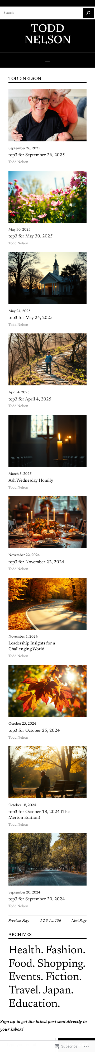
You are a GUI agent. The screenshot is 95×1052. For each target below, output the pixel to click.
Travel (23, 990)
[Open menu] (47, 60)
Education (33, 1004)
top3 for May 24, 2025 (30, 318)
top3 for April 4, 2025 (29, 399)
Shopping (60, 964)
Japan (57, 990)
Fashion (64, 950)
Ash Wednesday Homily (30, 481)
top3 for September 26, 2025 (36, 155)
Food (20, 964)
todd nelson (47, 35)
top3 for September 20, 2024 (36, 899)
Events (24, 977)
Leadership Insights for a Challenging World (31, 646)
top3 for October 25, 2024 (34, 731)
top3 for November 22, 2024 (36, 562)
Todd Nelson (18, 162)
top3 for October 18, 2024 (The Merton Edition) (39, 815)
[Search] (88, 13)
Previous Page (18, 921)
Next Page (79, 921)
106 (58, 921)
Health (24, 950)
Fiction (62, 977)
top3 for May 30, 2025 (30, 236)
